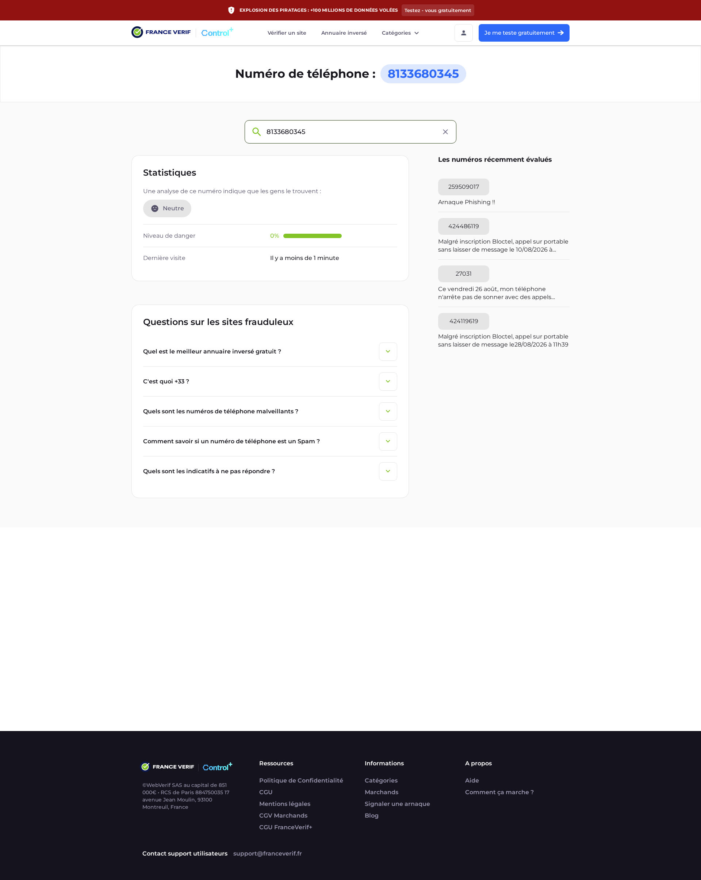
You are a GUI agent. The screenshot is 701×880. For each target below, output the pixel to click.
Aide (472, 780)
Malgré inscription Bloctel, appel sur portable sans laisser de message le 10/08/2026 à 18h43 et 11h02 (503, 246)
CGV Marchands (283, 815)
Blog (372, 815)
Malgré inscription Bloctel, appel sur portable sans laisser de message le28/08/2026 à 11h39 (503, 340)
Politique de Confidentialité (301, 780)
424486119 (463, 226)
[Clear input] (445, 131)
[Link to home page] (161, 33)
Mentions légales (284, 803)
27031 (464, 273)
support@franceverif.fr (267, 853)
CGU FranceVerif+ (285, 827)
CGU (266, 792)
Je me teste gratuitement (519, 32)
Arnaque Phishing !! (466, 202)
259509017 (463, 186)
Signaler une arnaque (397, 803)
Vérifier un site (287, 33)
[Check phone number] (256, 132)
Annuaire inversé (344, 33)
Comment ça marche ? (499, 792)
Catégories (396, 33)
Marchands (381, 792)
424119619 (463, 321)
